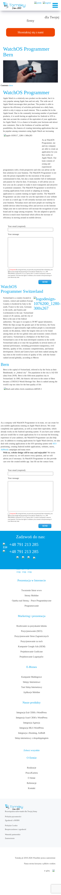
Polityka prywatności (13, 816)
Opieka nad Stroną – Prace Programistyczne (31, 600)
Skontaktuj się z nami (31, 32)
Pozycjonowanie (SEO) (31, 631)
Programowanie (32, 606)
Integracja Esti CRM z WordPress (31, 712)
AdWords (4, 450)
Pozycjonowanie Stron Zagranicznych (31, 636)
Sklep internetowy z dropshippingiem (31, 738)
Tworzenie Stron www (31, 590)
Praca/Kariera (32, 773)
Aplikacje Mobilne (31, 692)
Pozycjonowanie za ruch (32, 641)
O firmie (31, 778)
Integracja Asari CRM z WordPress (31, 717)
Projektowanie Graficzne (31, 651)
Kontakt (31, 788)
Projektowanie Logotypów (32, 656)
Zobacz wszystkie (32, 750)
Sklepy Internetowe (31, 682)
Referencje (31, 783)
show (11, 85)
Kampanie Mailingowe (31, 677)
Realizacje (31, 767)
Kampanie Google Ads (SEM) (31, 646)
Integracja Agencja (31, 723)
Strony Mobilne (32, 595)
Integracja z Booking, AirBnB (31, 733)
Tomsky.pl (19, 858)
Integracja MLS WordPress (31, 728)
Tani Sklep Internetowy (31, 687)
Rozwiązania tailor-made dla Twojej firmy (21, 811)
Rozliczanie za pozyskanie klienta (31, 626)
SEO (54, 444)
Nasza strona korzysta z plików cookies (39, 864)
